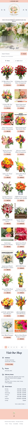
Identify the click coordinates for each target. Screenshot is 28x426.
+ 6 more (10, 382)
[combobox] (20, 60)
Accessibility (15, 423)
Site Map (21, 423)
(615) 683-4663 (14, 1)
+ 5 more (19, 378)
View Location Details (19, 404)
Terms (6, 423)
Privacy (10, 423)
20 (22, 347)
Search (24, 53)
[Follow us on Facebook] (14, 416)
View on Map (10, 364)
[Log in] (23, 10)
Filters (8, 60)
